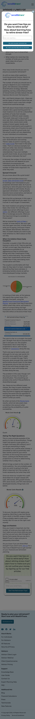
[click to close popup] (33, 12)
